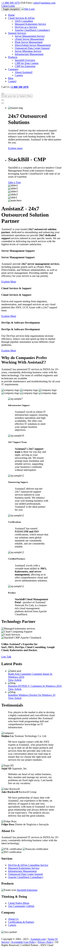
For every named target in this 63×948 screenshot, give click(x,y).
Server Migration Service (28, 51)
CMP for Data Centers (26, 63)
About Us (13, 919)
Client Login (8, 5)
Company (13, 69)
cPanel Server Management (29, 39)
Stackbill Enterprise (27, 890)
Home (11, 15)
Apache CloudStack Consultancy (32, 30)
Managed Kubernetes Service (30, 24)
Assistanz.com (38, 939)
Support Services (17, 33)
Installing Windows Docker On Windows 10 (31, 695)
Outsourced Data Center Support (32, 48)
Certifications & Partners (21, 922)
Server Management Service (30, 36)
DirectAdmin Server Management (33, 45)
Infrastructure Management (29, 54)
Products (12, 57)
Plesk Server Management (29, 42)
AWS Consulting (24, 21)
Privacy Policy (45, 942)
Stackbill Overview (25, 60)
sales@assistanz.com (44, 2)
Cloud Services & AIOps (21, 18)
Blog (10, 78)
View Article (15, 680)
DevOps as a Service (26, 27)
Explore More (8, 281)
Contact (12, 81)
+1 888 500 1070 (10, 2)
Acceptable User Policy (23, 942)
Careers (19, 75)
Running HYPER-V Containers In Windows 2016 (35, 686)
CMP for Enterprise (25, 66)
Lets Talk (6, 656)
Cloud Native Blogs (18, 903)
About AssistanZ (24, 72)
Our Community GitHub (21, 906)
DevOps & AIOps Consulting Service (28, 865)
